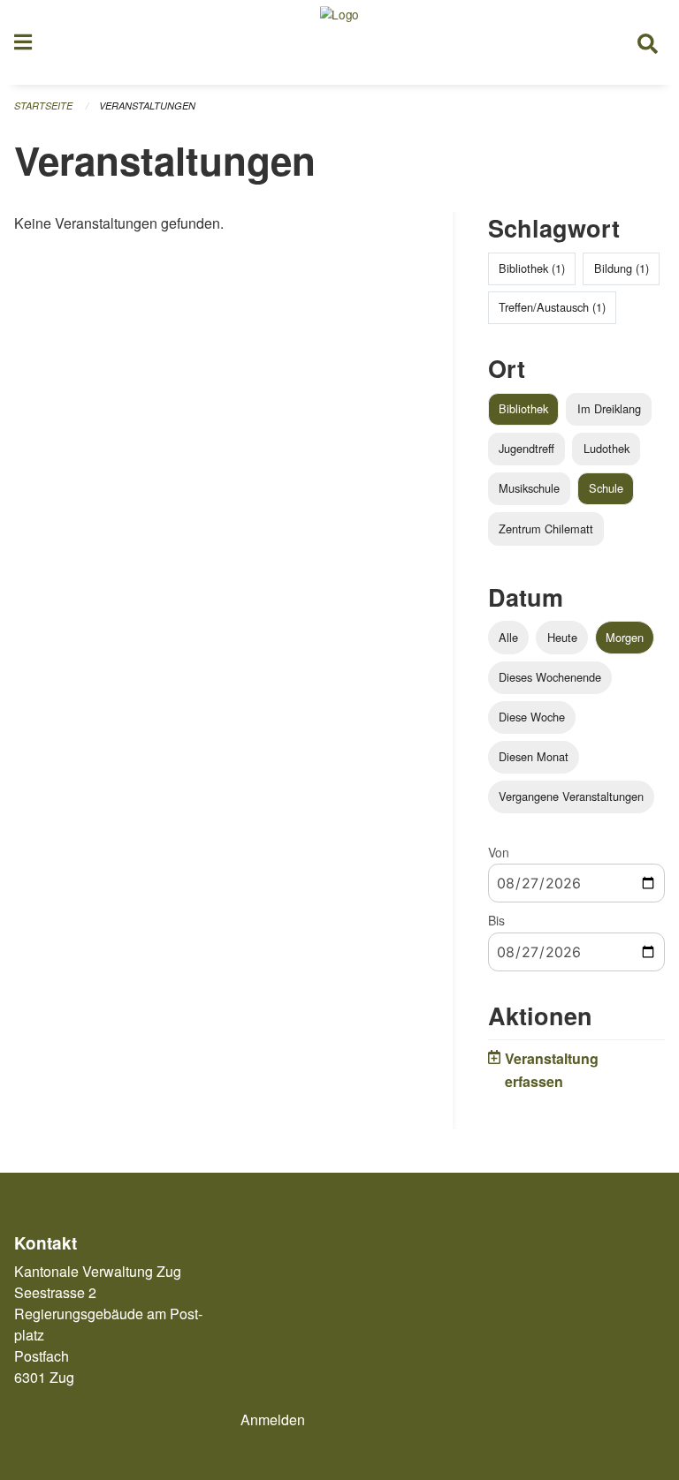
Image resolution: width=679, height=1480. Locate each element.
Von (498, 852)
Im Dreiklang (609, 408)
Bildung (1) (621, 268)
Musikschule (529, 487)
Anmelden (272, 1419)
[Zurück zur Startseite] (339, 42)
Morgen (625, 637)
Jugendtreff (526, 448)
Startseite (43, 105)
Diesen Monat (533, 756)
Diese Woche (532, 716)
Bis (496, 920)
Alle (508, 637)
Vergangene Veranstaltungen (571, 796)
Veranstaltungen (147, 105)
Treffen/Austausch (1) (552, 306)
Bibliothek (523, 408)
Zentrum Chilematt (546, 528)
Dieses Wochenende (550, 676)
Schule (606, 487)
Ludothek (606, 448)
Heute (562, 637)
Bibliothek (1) (532, 268)
